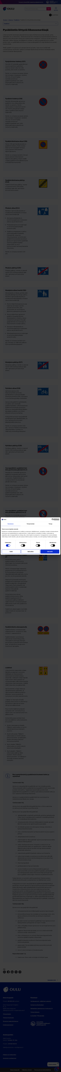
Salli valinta (30, 551)
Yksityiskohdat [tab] (30, 523)
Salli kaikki (50, 551)
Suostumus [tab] (11, 523)
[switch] (23, 545)
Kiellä (11, 551)
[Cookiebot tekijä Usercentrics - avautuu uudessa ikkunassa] (52, 519)
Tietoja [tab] (50, 523)
